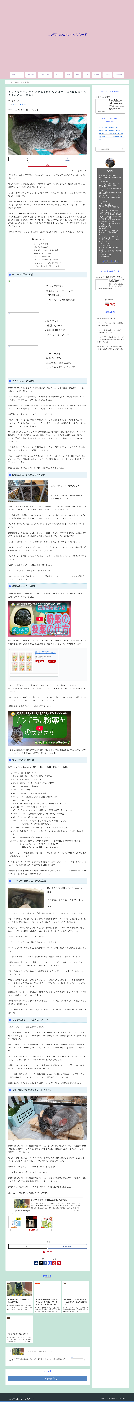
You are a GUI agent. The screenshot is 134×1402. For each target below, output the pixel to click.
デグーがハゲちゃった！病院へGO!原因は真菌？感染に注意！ (110, 324)
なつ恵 (110, 171)
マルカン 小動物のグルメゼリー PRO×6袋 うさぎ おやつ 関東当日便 (45, 653)
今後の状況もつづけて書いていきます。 (48, 266)
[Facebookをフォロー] (45, 1263)
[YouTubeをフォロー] (54, 1263)
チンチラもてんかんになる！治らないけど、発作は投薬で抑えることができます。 (110, 348)
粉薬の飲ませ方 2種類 (42, 253)
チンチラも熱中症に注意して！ (107, 318)
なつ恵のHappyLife (105, 256)
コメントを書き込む (48, 1378)
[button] (123, 149)
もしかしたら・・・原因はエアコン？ (47, 263)
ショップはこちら (104, 243)
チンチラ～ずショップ (21, 104)
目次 (37, 239)
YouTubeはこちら (104, 228)
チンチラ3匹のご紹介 (41, 244)
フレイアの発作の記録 (42, 256)
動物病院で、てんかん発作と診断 (46, 250)
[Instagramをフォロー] (50, 1263)
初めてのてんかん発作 (42, 247)
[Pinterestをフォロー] (59, 1263)
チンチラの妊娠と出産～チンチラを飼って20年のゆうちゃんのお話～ (110, 331)
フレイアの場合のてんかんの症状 (46, 260)
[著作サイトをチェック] (36, 1263)
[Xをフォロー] (41, 1263)
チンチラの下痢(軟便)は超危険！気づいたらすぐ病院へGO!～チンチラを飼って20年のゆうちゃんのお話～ (110, 339)
